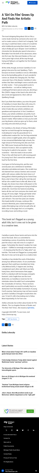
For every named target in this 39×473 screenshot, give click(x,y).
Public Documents (9, 446)
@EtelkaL (31, 308)
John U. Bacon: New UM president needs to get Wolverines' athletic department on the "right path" (18, 394)
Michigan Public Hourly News (12, 450)
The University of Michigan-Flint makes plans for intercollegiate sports (18, 369)
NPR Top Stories (12, 319)
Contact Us (7, 438)
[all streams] (36, 470)
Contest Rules (8, 454)
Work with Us (7, 442)
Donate (33, 3)
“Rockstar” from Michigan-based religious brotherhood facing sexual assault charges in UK (17, 386)
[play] (3, 471)
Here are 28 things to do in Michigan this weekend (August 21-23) (18, 377)
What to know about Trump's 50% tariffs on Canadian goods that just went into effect (19, 353)
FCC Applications (8, 462)
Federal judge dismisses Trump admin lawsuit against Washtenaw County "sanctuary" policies (19, 361)
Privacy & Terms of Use (10, 458)
